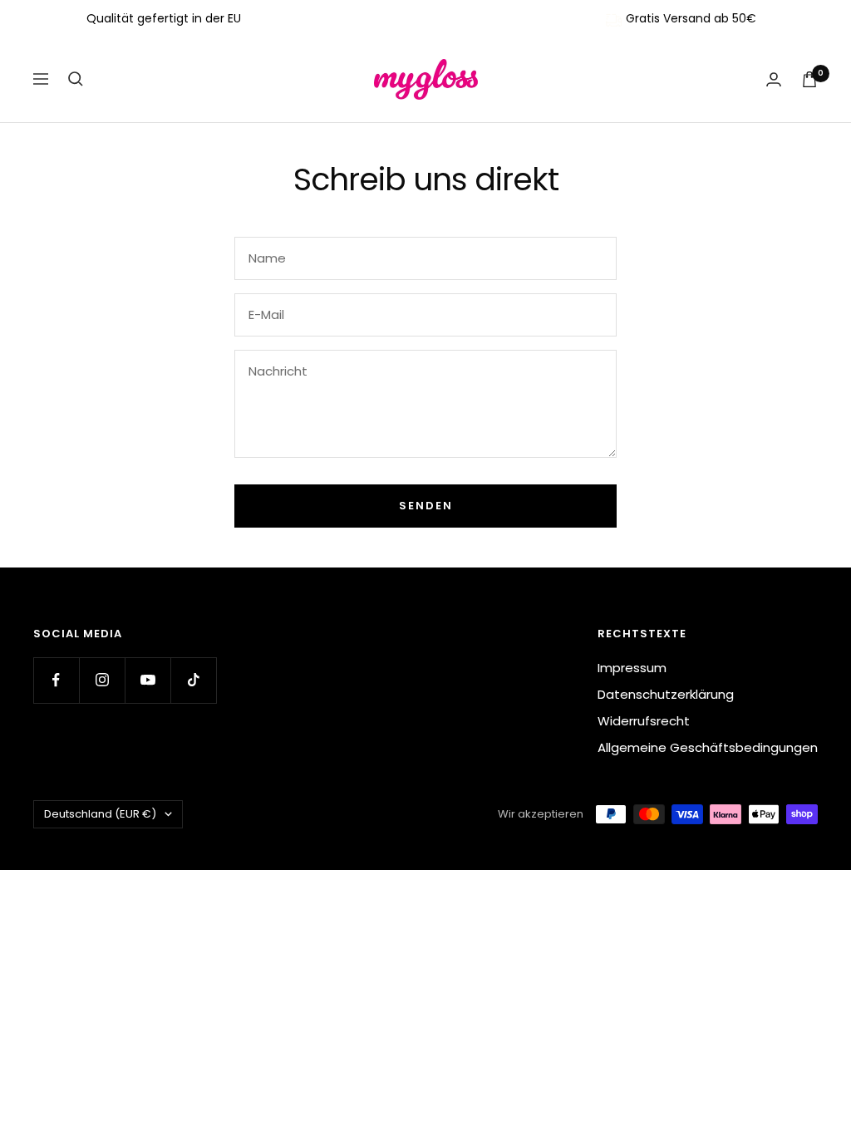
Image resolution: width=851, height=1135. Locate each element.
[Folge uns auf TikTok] (193, 680)
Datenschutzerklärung (666, 694)
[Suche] (75, 78)
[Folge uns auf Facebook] (56, 680)
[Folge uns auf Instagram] (102, 680)
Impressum (632, 667)
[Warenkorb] (809, 79)
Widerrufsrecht (644, 721)
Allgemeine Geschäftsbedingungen (708, 747)
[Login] (773, 79)
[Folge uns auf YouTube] (147, 680)
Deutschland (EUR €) (100, 814)
